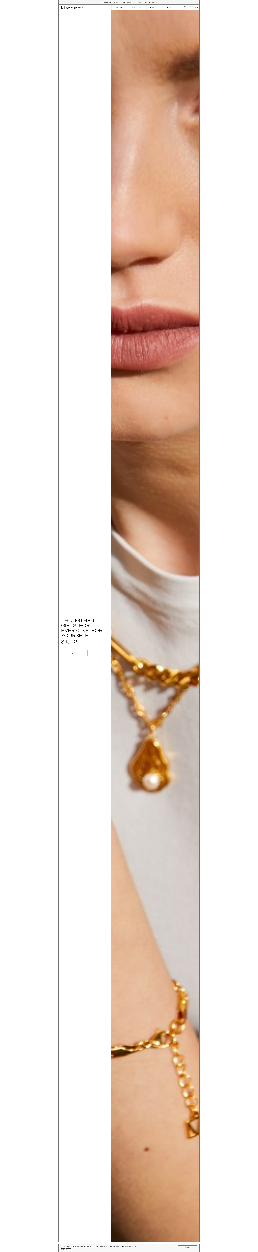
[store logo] (71, 7)
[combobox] (195, 7)
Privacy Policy (66, 1248)
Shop (74, 653)
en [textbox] (195, 7)
